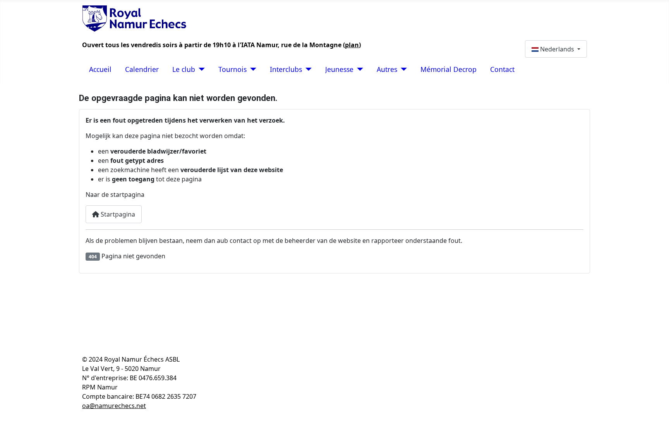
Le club (183, 69)
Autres (387, 69)
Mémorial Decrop (448, 69)
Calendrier (142, 69)
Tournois (232, 69)
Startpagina (117, 214)
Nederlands (557, 49)
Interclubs (286, 69)
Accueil (100, 69)
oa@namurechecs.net (114, 405)
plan (352, 45)
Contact (502, 69)
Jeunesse (339, 69)
